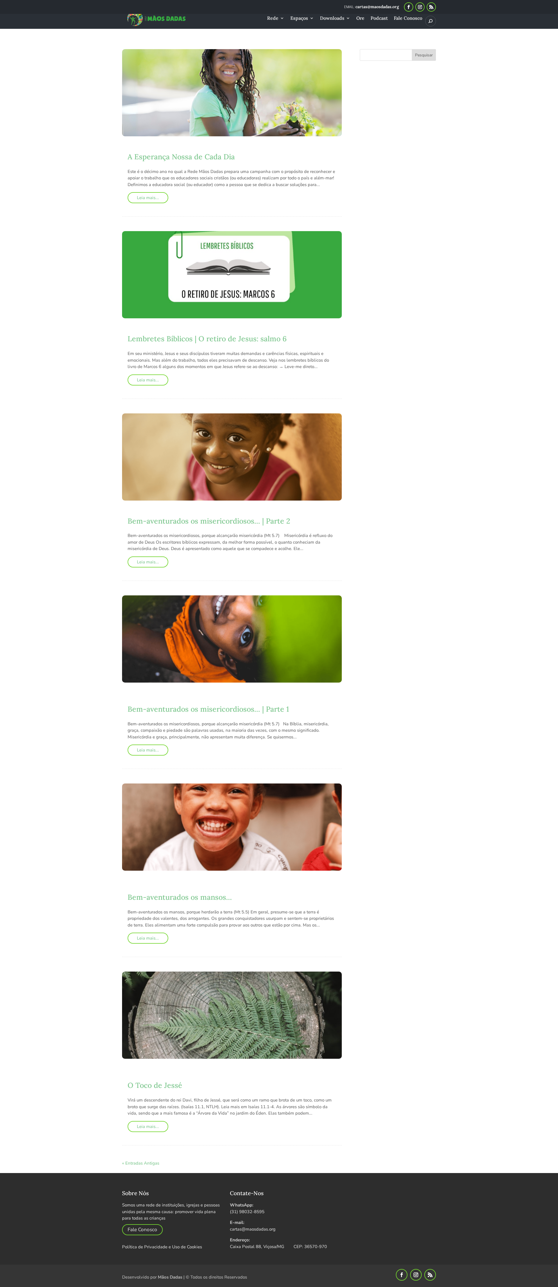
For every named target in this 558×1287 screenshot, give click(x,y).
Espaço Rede (250, 330)
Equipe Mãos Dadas (158, 330)
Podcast (379, 18)
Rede (272, 18)
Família (233, 700)
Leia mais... (148, 198)
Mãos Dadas (170, 1277)
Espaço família (144, 700)
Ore (360, 18)
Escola (243, 148)
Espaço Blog (269, 694)
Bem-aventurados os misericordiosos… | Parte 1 (208, 709)
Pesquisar (424, 55)
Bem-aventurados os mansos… (180, 897)
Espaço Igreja (178, 700)
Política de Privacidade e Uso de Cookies (162, 1247)
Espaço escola (269, 148)
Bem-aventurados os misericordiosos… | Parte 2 (209, 521)
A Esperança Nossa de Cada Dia (181, 156)
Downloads (332, 18)
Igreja (249, 700)
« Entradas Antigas (140, 1163)
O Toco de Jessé (155, 1085)
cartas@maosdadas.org (253, 1229)
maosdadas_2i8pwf (159, 148)
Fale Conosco (408, 18)
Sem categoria (229, 512)
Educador (221, 148)
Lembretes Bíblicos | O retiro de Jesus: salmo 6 (207, 338)
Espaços (299, 18)
